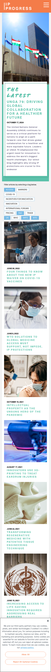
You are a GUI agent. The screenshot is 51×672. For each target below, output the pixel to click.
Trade (30, 213)
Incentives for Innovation (19, 199)
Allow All (25, 654)
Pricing (9, 213)
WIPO (25, 218)
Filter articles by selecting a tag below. (20, 185)
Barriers (22, 190)
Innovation (11, 204)
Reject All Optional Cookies (25, 662)
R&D (20, 213)
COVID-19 (10, 194)
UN (7, 218)
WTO (35, 218)
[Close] (47, 620)
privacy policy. (27, 647)
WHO (15, 218)
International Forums (17, 208)
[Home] (12, 6)
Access (9, 190)
